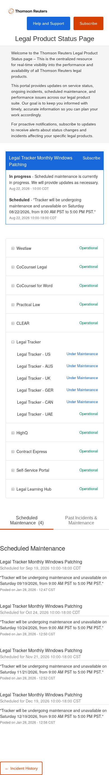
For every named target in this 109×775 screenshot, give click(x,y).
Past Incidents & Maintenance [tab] (81, 520)
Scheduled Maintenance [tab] (27, 520)
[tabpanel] (54, 634)
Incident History (21, 768)
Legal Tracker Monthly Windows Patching (41, 161)
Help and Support (48, 23)
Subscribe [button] (91, 158)
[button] (88, 23)
